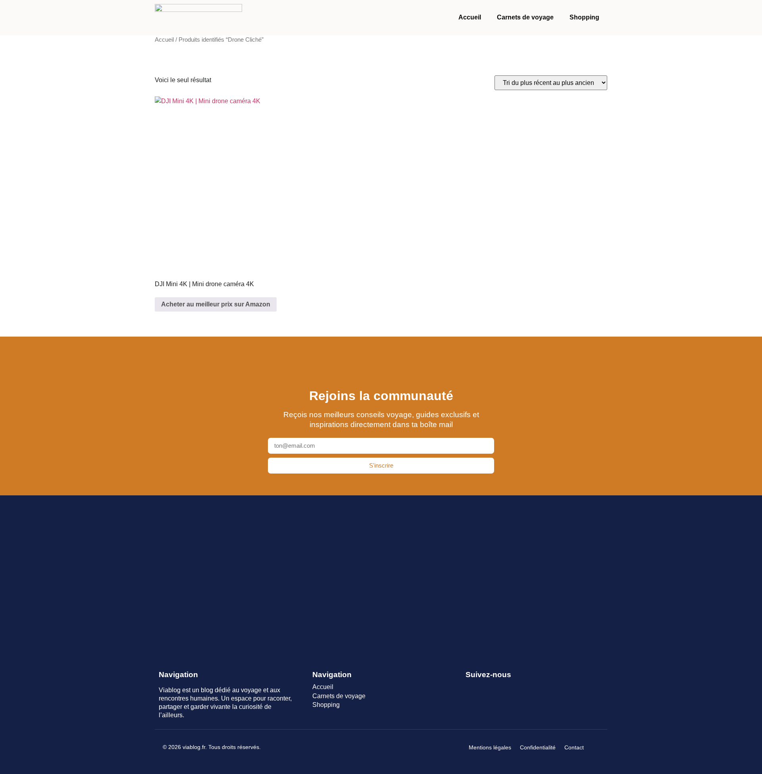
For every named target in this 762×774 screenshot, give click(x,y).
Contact (574, 747)
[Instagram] (499, 688)
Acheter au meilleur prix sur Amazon (215, 304)
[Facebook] (470, 688)
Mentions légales (490, 747)
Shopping (584, 17)
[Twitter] (485, 688)
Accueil (469, 17)
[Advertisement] (381, 573)
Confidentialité (538, 747)
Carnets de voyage (525, 17)
